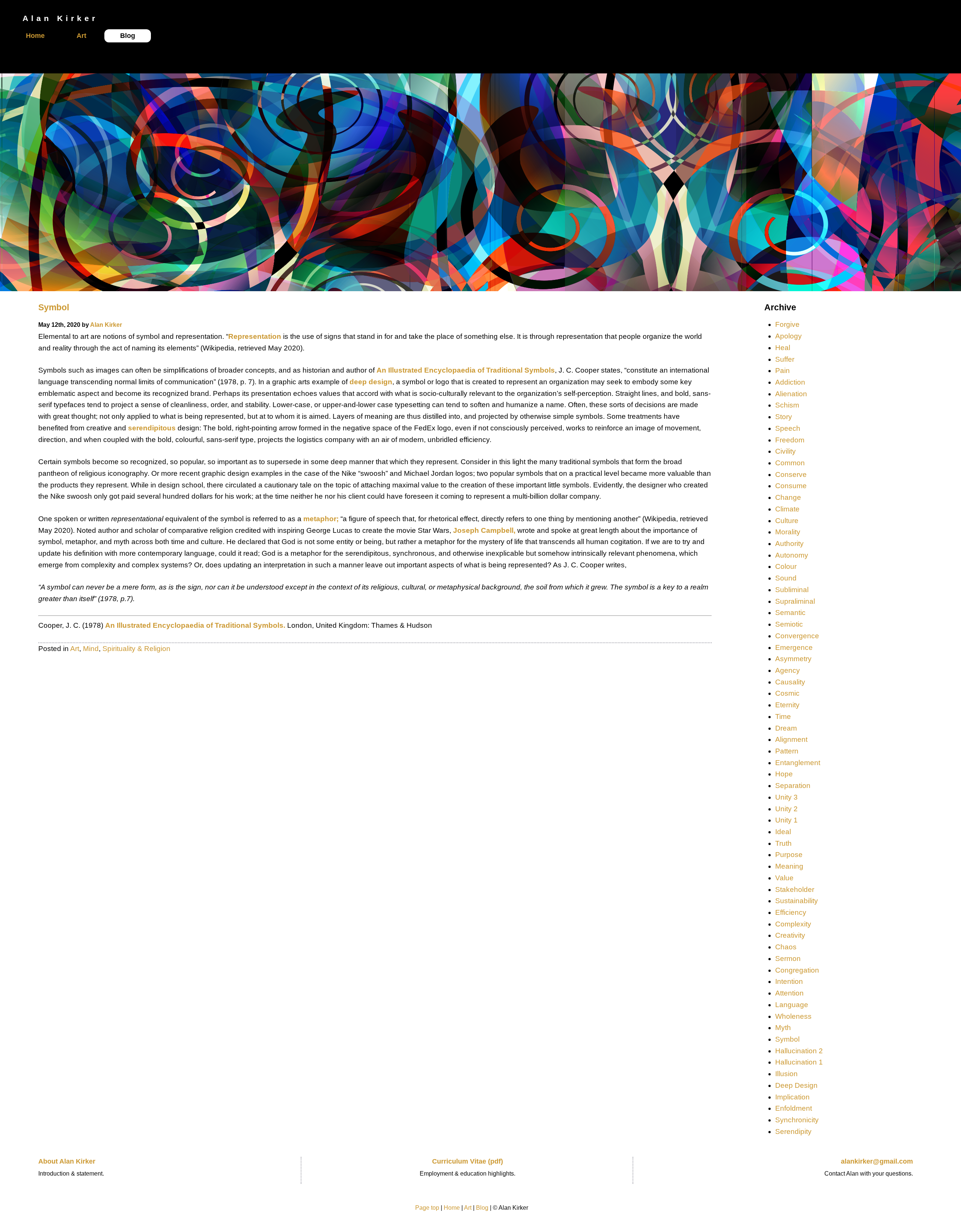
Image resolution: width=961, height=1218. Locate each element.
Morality (787, 532)
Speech (787, 428)
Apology (788, 336)
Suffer (784, 359)
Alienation (791, 394)
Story (783, 417)
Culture (786, 521)
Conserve (791, 474)
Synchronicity (797, 1120)
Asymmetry (793, 659)
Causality (790, 682)
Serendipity (793, 1131)
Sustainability (796, 901)
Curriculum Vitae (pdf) (467, 1161)
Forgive (787, 324)
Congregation (797, 970)
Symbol (53, 307)
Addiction (790, 382)
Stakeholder (794, 889)
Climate (787, 509)
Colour (786, 566)
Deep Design (796, 1085)
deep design (370, 382)
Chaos (786, 947)
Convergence (797, 636)
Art (81, 35)
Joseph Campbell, (485, 530)
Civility (785, 451)
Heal (782, 348)
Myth (783, 1028)
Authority (789, 543)
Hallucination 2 (799, 1051)
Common (790, 463)
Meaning (789, 866)
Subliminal (792, 590)
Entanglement (797, 763)
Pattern (786, 751)
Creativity (790, 935)
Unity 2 (786, 809)
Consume (791, 486)
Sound (786, 578)
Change (788, 497)
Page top (427, 1207)
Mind (91, 649)
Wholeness (793, 1016)
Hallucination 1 (799, 1062)
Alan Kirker (106, 325)
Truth (783, 843)
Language (791, 1005)
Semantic (790, 613)
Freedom (789, 440)
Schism (787, 405)
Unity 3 (786, 797)
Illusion (786, 1074)
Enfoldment (793, 1108)
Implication (792, 1097)
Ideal (783, 832)
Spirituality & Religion (136, 649)
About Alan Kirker (66, 1161)
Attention (789, 993)
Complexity (793, 924)
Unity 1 (786, 820)
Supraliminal (795, 601)
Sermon (788, 958)
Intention (789, 981)
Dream (786, 728)
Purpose (789, 855)
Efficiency (790, 912)
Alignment (791, 739)
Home (35, 35)
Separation (792, 785)
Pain (782, 370)
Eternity (787, 705)
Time (783, 716)
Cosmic (787, 693)
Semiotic (789, 624)
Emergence (794, 647)
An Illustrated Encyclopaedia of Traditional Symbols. (195, 625)
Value (784, 878)
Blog (127, 35)
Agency (787, 670)
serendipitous (152, 428)
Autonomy (791, 555)
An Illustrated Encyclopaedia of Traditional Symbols (466, 370)
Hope (784, 774)
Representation (254, 336)
